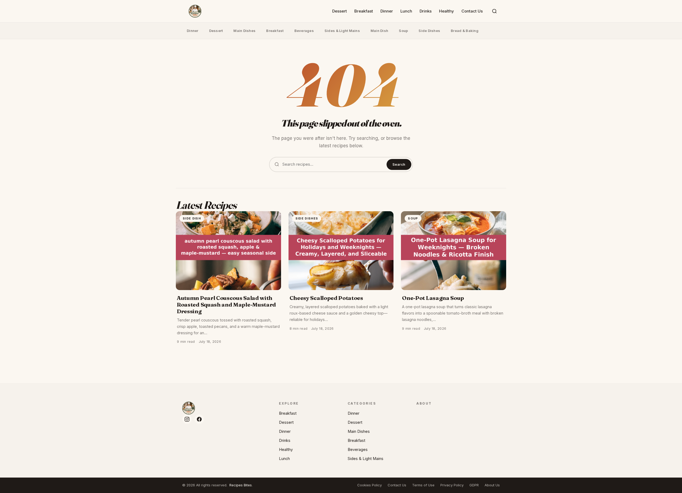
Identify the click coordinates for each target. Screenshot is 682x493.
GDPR (474, 485)
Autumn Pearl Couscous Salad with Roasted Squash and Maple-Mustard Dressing (226, 305)
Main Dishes (244, 30)
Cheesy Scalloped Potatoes (326, 298)
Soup (403, 30)
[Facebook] (199, 419)
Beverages (304, 30)
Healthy (446, 11)
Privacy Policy (452, 485)
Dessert (339, 11)
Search (398, 164)
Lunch (406, 11)
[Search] (494, 11)
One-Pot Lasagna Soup (433, 298)
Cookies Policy (369, 485)
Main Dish (379, 30)
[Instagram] (187, 419)
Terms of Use (423, 485)
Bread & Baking (464, 30)
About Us (492, 485)
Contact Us (472, 11)
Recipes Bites (240, 485)
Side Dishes (429, 30)
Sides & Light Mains (342, 30)
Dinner (386, 11)
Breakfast (363, 11)
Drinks (426, 11)
